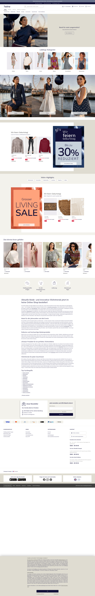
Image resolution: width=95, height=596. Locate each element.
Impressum (24, 485)
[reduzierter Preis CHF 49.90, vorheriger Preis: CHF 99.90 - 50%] (44, 145)
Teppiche (60, 180)
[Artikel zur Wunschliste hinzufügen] (22, 139)
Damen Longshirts (26, 392)
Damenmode (6, 11)
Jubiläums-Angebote (21, 9)
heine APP (28, 436)
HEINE (27, 429)
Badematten (46, 180)
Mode (5, 9)
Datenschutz (18, 485)
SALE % (14, 9)
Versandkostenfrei (29, 435)
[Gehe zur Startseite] (7, 6)
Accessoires (28, 11)
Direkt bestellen (7, 436)
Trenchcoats (25, 377)
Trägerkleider (25, 389)
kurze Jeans (25, 379)
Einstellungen (56, 594)
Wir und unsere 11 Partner (32, 559)
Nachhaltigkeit (51, 435)
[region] (47, 576)
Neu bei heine (28, 433)
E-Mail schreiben (75, 433)
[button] (50, 145)
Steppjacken (25, 374)
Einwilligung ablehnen (40, 594)
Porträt (49, 432)
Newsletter (28, 432)
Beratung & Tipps (7, 433)
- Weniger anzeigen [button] (25, 395)
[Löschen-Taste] (42, 6)
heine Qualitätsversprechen (53, 436)
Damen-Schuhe (26, 372)
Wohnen (9, 9)
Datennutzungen (62, 559)
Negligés (24, 375)
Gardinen (53, 180)
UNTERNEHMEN (51, 429)
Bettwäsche (30, 180)
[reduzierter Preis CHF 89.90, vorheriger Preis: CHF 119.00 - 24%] (31, 145)
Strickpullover (25, 391)
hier (54, 565)
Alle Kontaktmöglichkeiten (78, 436)
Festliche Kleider (26, 381)
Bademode (13, 11)
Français (16, 471)
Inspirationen (34, 11)
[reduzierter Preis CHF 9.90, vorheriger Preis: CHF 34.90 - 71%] (50, 206)
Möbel (65, 180)
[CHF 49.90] (52, 255)
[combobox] (36, 6)
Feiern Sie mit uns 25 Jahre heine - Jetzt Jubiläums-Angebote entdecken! (47, 1)
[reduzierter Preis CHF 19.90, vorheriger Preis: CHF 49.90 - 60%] (64, 206)
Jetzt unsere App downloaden (18, 477)
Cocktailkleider (66, 326)
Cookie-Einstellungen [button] (36, 485)
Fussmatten (38, 180)
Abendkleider (34, 308)
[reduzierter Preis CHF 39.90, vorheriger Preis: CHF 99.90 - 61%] (77, 206)
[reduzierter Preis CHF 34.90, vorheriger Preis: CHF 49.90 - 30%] (17, 145)
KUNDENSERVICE (8, 429)
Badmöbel (61, 346)
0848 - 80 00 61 (74, 454)
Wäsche (18, 11)
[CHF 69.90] (13, 255)
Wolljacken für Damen (27, 385)
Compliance (29, 485)
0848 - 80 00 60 (74, 445)
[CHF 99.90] (72, 255)
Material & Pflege (7, 435)
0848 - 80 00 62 (74, 463)
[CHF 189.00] (32, 255)
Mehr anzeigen (64, 411)
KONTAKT (72, 429)
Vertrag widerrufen (7, 485)
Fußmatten (53, 352)
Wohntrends (29, 311)
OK (47, 591)
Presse (49, 433)
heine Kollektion (41, 11)
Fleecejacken (25, 382)
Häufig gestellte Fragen (8, 432)
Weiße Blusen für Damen (28, 386)
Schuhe (22, 11)
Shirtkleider (25, 378)
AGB (14, 485)
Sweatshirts (25, 388)
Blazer (70, 325)
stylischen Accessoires (52, 307)
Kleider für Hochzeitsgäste (28, 384)
